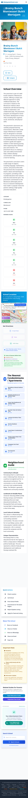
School (8, 784)
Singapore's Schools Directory (9, 795)
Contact (19, 787)
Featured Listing (13, 789)
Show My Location (21, 304)
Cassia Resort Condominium (15, 430)
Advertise (22, 789)
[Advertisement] (14, 570)
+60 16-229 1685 (8, 211)
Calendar (14, 784)
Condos (6, 318)
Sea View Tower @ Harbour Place (14, 410)
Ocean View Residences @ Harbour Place (14, 403)
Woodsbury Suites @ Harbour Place (15, 388)
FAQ (8, 787)
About (13, 787)
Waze (15, 337)
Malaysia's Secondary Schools (9, 792)
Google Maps (15, 330)
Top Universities (22, 795)
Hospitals (7, 314)
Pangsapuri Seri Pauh (13, 444)
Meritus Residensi (12, 424)
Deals (9, 786)
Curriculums (22, 784)
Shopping (7, 321)
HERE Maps (15, 343)
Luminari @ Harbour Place (14, 417)
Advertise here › (22, 706)
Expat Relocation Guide (14, 695)
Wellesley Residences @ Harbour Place (14, 395)
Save (9, 73)
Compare (12, 78)
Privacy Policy (16, 786)
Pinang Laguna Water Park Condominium (14, 437)
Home (2, 784)
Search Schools (14, 742)
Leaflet (12, 322)
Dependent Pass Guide (14, 699)
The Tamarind (11, 450)
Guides (4, 786)
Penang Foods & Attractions (16, 793)
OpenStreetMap (18, 322)
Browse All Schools (14, 745)
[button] (14, 311)
